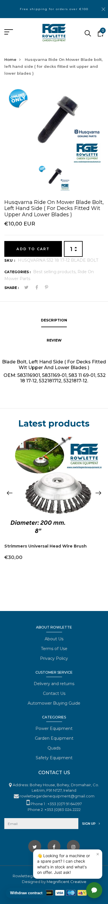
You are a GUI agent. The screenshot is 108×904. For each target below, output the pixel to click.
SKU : (9, 260)
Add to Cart (33, 249)
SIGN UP (89, 824)
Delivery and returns (54, 683)
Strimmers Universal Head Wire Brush (45, 546)
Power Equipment (54, 728)
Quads (54, 748)
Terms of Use (54, 648)
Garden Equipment (54, 738)
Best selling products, (55, 271)
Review (54, 340)
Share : (11, 288)
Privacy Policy (54, 658)
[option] (54, 125)
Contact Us (54, 693)
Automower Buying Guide (54, 703)
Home (10, 59)
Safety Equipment (54, 757)
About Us (54, 638)
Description (54, 320)
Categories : (17, 272)
